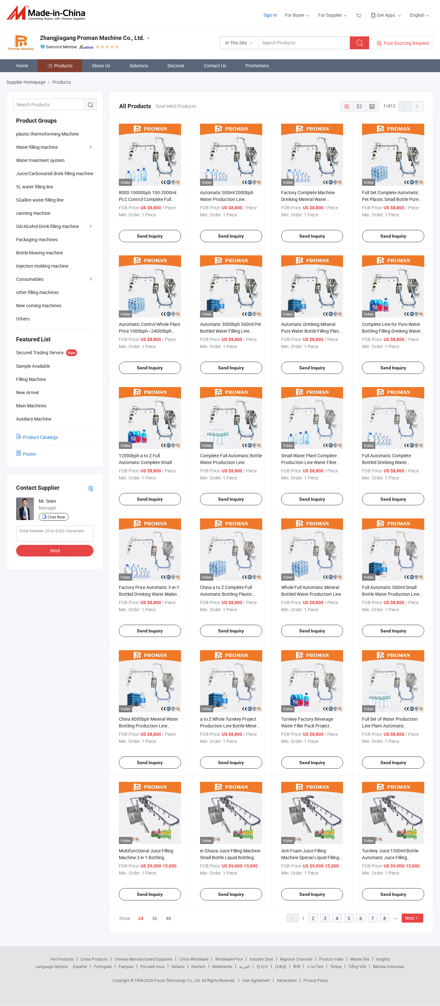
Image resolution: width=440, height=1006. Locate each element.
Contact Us (215, 65)
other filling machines (37, 292)
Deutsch (198, 966)
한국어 (262, 966)
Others (23, 319)
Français (126, 966)
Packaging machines (37, 239)
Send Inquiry (150, 236)
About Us (101, 65)
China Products (94, 959)
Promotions (257, 65)
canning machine (33, 213)
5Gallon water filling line (39, 200)
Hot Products (62, 959)
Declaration (287, 980)
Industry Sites (261, 959)
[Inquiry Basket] (359, 15)
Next (410, 918)
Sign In (270, 15)
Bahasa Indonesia (388, 966)
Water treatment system (40, 160)
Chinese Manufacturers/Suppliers (143, 959)
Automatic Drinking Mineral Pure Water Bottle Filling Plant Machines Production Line (310, 331)
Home (22, 65)
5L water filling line (34, 187)
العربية (244, 966)
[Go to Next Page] (417, 106)
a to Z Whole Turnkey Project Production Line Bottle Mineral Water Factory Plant (230, 726)
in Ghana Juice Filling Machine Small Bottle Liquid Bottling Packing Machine (230, 857)
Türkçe (335, 966)
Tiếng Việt (357, 966)
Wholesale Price (229, 959)
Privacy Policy (315, 980)
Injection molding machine (42, 266)
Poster (29, 454)
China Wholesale (193, 959)
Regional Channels (296, 959)
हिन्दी (296, 966)
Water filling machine (37, 147)
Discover (176, 65)
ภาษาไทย (315, 966)
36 (154, 918)
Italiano (178, 966)
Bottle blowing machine (39, 253)
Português (103, 966)
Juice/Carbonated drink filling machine (54, 173)
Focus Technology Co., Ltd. (178, 980)
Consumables (29, 279)
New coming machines (38, 305)
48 (168, 918)
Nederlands (222, 966)
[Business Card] (90, 488)
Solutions (138, 65)
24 (140, 918)
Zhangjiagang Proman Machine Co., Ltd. (92, 37)
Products (63, 65)
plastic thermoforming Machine (47, 134)
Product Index (331, 959)
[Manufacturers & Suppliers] (47, 12)
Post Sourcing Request (406, 43)
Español (80, 966)
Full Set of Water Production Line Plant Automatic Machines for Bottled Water (390, 726)
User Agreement (256, 980)
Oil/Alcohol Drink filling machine (47, 226)
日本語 (280, 966)
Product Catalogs (40, 437)
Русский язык (152, 966)
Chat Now (56, 516)
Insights (383, 959)
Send (55, 550)
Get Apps (386, 15)
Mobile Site (359, 959)
